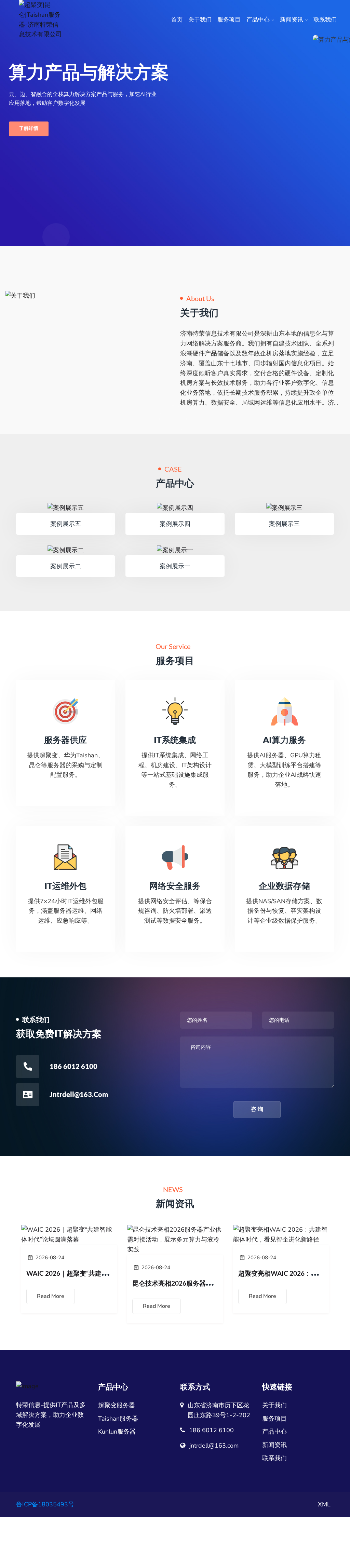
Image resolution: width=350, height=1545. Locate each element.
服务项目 (229, 20)
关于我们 (200, 20)
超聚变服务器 (116, 1405)
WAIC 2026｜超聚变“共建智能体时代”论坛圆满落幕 (100, 1273)
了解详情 (28, 128)
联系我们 (325, 20)
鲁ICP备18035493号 (45, 1504)
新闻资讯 (291, 20)
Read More (50, 1296)
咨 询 (257, 1109)
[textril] (41, 19)
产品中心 (258, 20)
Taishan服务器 (118, 1418)
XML (324, 1504)
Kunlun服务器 (117, 1431)
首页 (177, 20)
